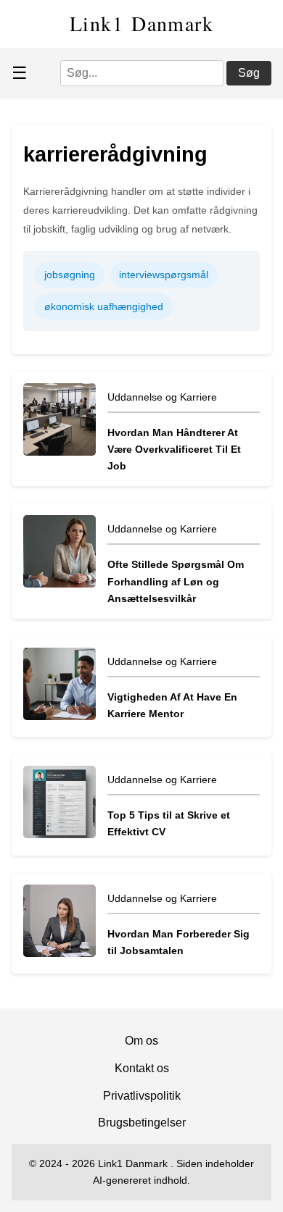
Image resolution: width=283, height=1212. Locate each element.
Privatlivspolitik (142, 1096)
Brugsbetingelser (142, 1122)
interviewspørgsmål (163, 274)
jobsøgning (69, 274)
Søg (249, 73)
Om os (141, 1041)
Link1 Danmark (141, 23)
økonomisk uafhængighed (103, 306)
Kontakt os (142, 1068)
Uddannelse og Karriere (162, 397)
